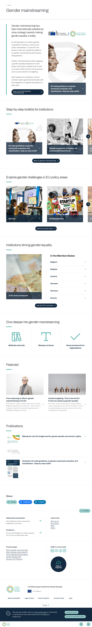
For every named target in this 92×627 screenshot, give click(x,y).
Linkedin (52, 550)
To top (45, 605)
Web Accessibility (14, 598)
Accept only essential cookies (75, 616)
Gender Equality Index (13, 557)
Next (88, 136)
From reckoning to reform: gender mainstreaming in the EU (20, 399)
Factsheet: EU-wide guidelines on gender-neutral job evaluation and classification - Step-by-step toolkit (50, 462)
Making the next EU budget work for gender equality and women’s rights (51, 436)
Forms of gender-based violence (17, 555)
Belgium (53, 262)
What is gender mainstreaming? (17, 550)
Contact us (10, 530)
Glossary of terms (46, 345)
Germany (54, 291)
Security (12, 219)
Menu (88, 624)
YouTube (56, 550)
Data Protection (43, 598)
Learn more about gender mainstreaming (22, 92)
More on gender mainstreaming (45, 161)
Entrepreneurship (56, 219)
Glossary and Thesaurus (14, 559)
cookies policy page (40, 612)
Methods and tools (17, 345)
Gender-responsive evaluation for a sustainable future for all (63, 149)
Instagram (64, 550)
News (52, 526)
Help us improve (58, 566)
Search (81, 624)
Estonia (53, 298)
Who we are (55, 521)
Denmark (54, 284)
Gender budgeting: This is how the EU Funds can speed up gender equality (64, 399)
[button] (11, 502)
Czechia (53, 276)
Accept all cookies (71, 612)
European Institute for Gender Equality (6, 624)
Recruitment (55, 523)
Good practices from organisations (75, 346)
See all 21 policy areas (45, 228)
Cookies (86, 511)
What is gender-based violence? (17, 552)
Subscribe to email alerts (15, 518)
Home (9, 5)
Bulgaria (53, 269)
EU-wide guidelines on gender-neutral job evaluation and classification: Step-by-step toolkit (65, 88)
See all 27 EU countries (45, 305)
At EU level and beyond (18, 296)
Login (70, 598)
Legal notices (29, 598)
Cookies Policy (59, 598)
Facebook (60, 550)
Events (53, 528)
